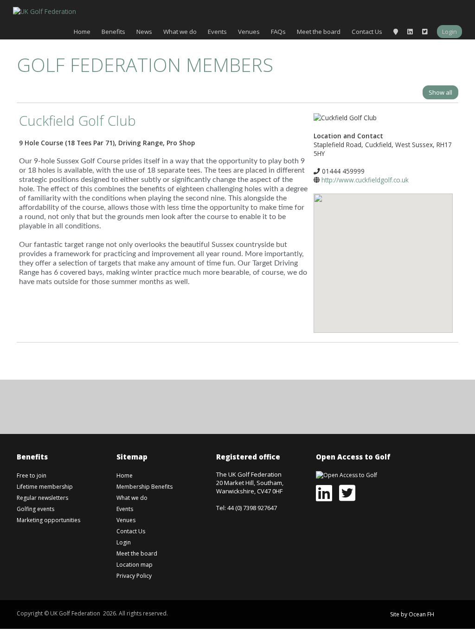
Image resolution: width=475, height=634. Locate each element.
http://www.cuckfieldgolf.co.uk (365, 179)
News (144, 31)
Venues (249, 31)
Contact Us (367, 31)
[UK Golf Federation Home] (44, 10)
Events (217, 31)
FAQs (278, 31)
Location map (134, 565)
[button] (383, 256)
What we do (180, 31)
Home (82, 31)
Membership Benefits (144, 487)
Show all (440, 92)
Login (449, 31)
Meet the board (318, 31)
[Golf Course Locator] (395, 32)
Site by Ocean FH (412, 614)
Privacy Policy (134, 576)
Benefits (113, 31)
